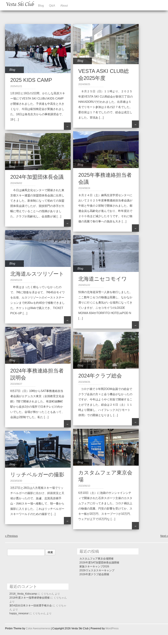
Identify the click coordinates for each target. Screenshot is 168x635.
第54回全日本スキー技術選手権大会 (30, 605)
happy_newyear (19, 613)
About (64, 5)
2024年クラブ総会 (100, 376)
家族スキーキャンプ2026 (94, 566)
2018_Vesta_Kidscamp (23, 593)
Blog (41, 5)
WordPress (112, 628)
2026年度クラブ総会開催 (94, 574)
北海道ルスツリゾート (37, 274)
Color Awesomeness (38, 628)
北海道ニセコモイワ (102, 279)
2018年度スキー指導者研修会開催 (29, 597)
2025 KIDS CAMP (31, 80)
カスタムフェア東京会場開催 (96, 558)
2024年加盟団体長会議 (37, 177)
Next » (164, 535)
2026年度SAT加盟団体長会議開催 (99, 562)
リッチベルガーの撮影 (37, 474)
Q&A (52, 5)
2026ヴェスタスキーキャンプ (96, 570)
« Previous (11, 535)
